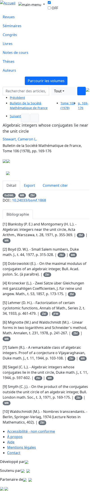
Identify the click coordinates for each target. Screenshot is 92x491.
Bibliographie (17, 214)
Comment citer (55, 185)
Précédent (17, 97)
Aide (11, 442)
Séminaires (12, 25)
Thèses (9, 61)
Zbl (32, 195)
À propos (15, 436)
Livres (8, 43)
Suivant (15, 116)
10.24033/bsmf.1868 (29, 200)
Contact (13, 452)
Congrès (10, 34)
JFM (55, 314)
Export (29, 185)
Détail (11, 185)
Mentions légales (21, 447)
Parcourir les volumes (46, 80)
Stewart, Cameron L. (20, 139)
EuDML (9, 195)
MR (22, 195)
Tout (58, 91)
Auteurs (9, 70)
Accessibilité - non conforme (31, 431)
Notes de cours (15, 52)
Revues (9, 16)
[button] (50, 91)
